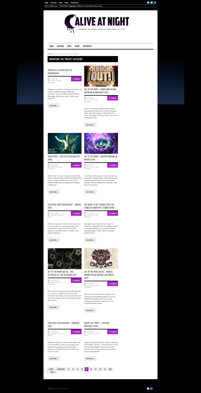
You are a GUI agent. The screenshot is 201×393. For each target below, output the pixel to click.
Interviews (74, 2)
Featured (53, 2)
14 (73, 369)
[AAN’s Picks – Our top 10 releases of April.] (65, 153)
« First (51, 369)
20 (100, 369)
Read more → (54, 105)
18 (91, 369)
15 (77, 369)
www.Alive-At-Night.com (62, 388)
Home (46, 2)
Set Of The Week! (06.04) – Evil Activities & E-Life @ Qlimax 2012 (62, 273)
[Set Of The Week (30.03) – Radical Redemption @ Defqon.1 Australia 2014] (101, 268)
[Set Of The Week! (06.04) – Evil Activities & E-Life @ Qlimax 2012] (65, 268)
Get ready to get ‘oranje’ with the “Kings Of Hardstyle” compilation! (99, 206)
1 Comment (76, 79)
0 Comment (113, 98)
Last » (52, 372)
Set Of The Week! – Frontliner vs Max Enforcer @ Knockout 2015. (100, 91)
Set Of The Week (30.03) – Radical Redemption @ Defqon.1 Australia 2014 (99, 274)
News (60, 2)
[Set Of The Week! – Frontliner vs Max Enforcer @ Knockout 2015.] (101, 86)
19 (95, 369)
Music (67, 2)
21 (105, 369)
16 (82, 369)
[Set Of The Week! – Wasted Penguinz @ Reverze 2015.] (101, 153)
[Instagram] (148, 3)
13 (68, 369)
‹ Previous (61, 369)
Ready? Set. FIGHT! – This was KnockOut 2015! (96, 324)
